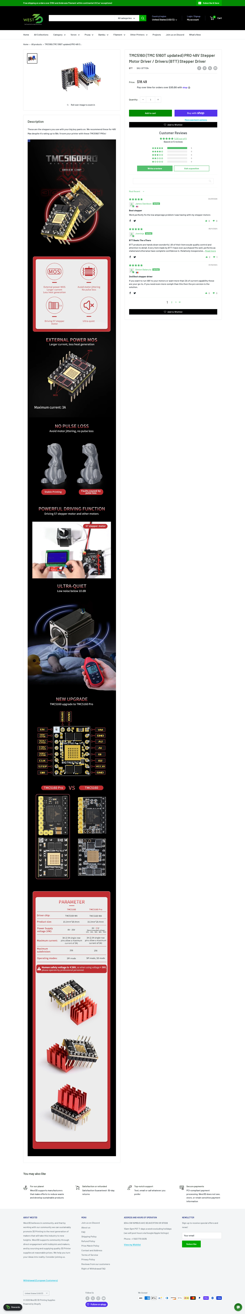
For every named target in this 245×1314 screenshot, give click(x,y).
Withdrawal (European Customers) (40, 1280)
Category (58, 34)
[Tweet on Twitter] (210, 68)
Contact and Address (91, 1250)
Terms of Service (89, 1254)
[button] (157, 148)
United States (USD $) (34, 1293)
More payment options (196, 119)
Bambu (101, 34)
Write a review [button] (155, 168)
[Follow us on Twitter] (93, 1298)
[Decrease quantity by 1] (143, 100)
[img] (136, 199)
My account (193, 19)
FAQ (83, 1232)
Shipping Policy (89, 1236)
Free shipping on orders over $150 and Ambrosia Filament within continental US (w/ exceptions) (67, 3)
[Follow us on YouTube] (104, 1298)
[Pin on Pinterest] (205, 68)
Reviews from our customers (95, 1264)
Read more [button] (210, 250)
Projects (157, 34)
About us (85, 1227)
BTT (131, 68)
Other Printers (137, 34)
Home (26, 34)
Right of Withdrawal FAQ (93, 1268)
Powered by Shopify (32, 1304)
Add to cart (150, 113)
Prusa (87, 34)
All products (36, 44)
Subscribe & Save (211, 3)
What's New (195, 34)
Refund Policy (88, 1241)
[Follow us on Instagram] (98, 1298)
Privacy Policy (88, 1259)
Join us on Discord (175, 34)
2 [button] (171, 302)
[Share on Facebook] (199, 68)
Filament (117, 34)
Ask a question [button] (191, 168)
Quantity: (133, 99)
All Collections (41, 34)
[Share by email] (215, 68)
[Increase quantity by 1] (158, 100)
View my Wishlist (132, 1244)
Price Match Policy (90, 1245)
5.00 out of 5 (180, 138)
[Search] (142, 18)
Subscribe (191, 1244)
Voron (74, 34)
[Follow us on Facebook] (87, 1298)
